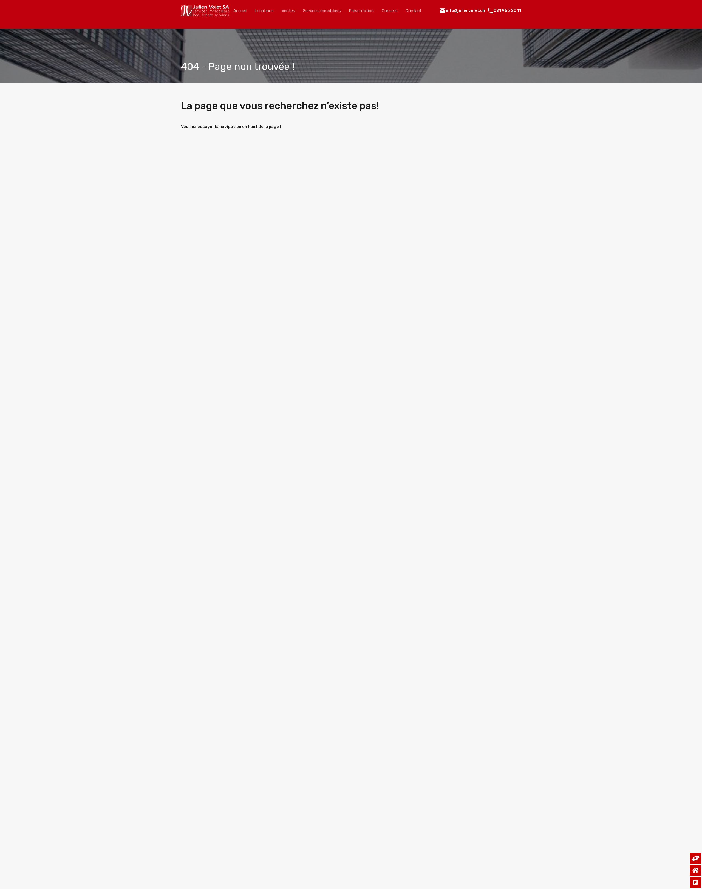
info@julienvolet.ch (465, 10)
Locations (264, 10)
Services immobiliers (322, 10)
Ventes (288, 10)
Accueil (240, 10)
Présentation (361, 10)
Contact (413, 10)
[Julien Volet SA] (205, 13)
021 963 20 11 (507, 10)
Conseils (390, 10)
